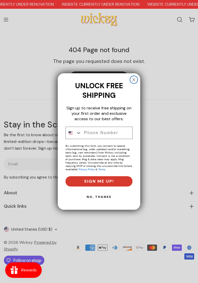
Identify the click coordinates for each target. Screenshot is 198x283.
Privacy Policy (87, 169)
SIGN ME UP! (99, 181)
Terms (101, 169)
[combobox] (73, 133)
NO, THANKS (99, 197)
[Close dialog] (134, 80)
